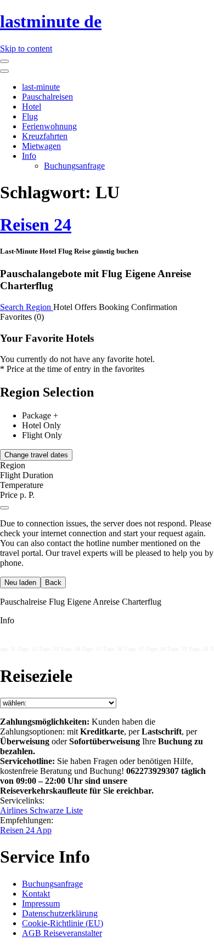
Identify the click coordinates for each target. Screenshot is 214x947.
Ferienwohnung (49, 126)
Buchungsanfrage (74, 165)
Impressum (41, 903)
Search (13, 307)
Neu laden (20, 582)
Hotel (31, 106)
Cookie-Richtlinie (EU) (62, 923)
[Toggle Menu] (4, 71)
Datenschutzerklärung (60, 913)
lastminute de (51, 21)
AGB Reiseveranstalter (62, 933)
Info (29, 155)
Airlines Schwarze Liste (41, 810)
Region (39, 307)
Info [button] (7, 620)
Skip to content (26, 48)
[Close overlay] (4, 507)
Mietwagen (41, 146)
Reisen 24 (35, 224)
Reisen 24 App (26, 830)
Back (53, 582)
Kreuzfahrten (44, 136)
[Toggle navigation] (4, 61)
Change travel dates (36, 455)
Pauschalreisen (47, 96)
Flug (30, 116)
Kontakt (36, 893)
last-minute (41, 86)
